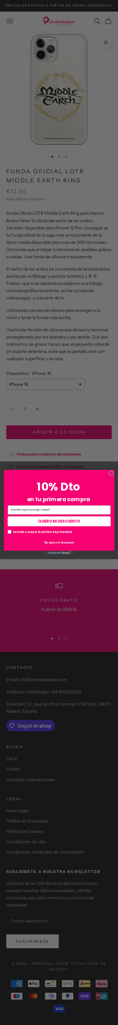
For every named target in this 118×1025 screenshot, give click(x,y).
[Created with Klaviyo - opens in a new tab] (59, 553)
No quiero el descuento (59, 542)
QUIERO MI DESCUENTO (59, 521)
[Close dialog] (111, 473)
